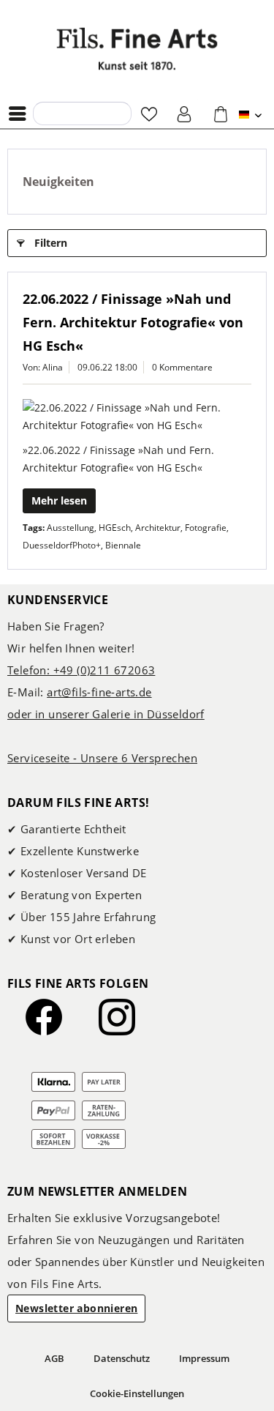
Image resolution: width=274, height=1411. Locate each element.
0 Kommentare (182, 367)
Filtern (50, 243)
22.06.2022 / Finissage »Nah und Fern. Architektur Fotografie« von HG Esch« (133, 322)
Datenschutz (122, 1358)
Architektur (157, 527)
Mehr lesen (59, 500)
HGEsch (115, 527)
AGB (54, 1358)
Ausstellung (70, 527)
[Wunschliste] (149, 113)
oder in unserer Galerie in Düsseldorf (106, 714)
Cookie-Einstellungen (137, 1393)
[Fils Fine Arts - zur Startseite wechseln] (137, 48)
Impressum (204, 1358)
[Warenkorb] (220, 113)
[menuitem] (21, 113)
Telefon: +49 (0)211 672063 (81, 670)
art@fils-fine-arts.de (99, 692)
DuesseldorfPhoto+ (62, 545)
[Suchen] (48, 112)
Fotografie (206, 527)
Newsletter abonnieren (76, 1308)
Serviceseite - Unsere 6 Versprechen (102, 758)
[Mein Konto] (184, 113)
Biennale (123, 545)
